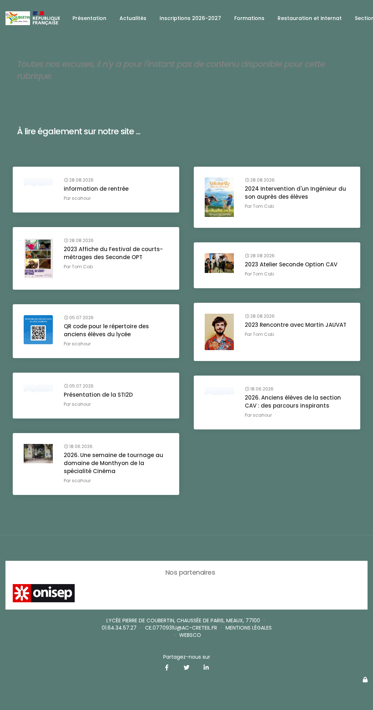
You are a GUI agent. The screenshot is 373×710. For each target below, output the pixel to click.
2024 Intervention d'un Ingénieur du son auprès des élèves (295, 193)
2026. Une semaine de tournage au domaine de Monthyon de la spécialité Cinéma (113, 463)
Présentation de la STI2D (98, 394)
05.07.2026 (81, 318)
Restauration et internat (310, 18)
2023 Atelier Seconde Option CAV (291, 264)
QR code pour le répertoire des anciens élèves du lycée (106, 330)
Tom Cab (263, 206)
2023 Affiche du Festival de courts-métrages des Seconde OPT (113, 253)
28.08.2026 (81, 180)
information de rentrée (96, 189)
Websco (190, 635)
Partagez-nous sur (186, 657)
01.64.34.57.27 (119, 627)
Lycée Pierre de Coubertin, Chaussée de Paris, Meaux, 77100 (183, 620)
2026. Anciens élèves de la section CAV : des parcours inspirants (293, 401)
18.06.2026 (261, 389)
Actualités (132, 18)
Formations (249, 18)
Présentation (89, 18)
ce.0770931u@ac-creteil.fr (181, 627)
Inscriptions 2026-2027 (190, 18)
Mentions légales (248, 627)
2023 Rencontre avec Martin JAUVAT (295, 325)
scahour (81, 198)
